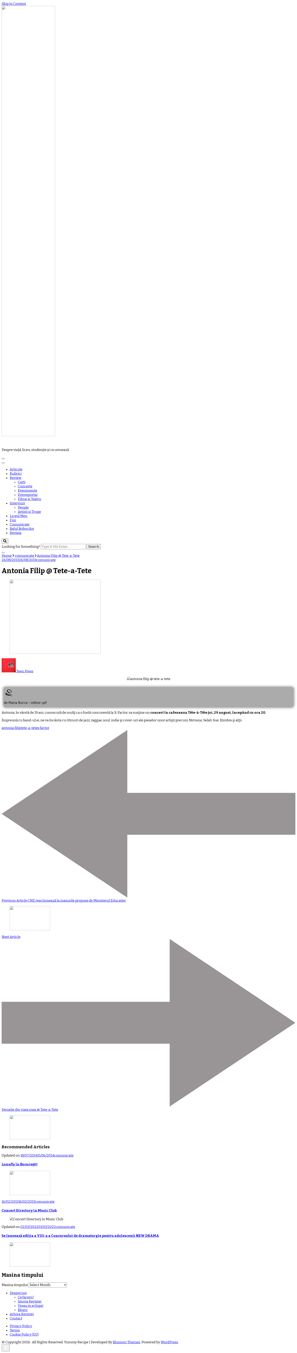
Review (15, 478)
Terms (15, 1330)
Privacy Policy (21, 1326)
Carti (21, 482)
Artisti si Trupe (29, 512)
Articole (16, 469)
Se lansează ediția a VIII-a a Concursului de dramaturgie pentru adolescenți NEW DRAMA (80, 1236)
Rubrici (16, 474)
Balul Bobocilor (22, 529)
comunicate (46, 560)
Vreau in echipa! (30, 1306)
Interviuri (17, 503)
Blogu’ (23, 1310)
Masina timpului (15, 1285)
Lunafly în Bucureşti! (20, 1164)
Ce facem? (26, 1297)
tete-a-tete (29, 728)
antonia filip (11, 728)
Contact (16, 1318)
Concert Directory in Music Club (29, 1210)
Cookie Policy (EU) (24, 1334)
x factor (43, 728)
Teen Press (24, 671)
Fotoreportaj (28, 495)
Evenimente (27, 490)
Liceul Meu (18, 516)
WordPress (169, 1342)
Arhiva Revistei (22, 1314)
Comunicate (19, 524)
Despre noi (18, 1293)
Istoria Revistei (29, 1301)
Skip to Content (14, 4)
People (23, 507)
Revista (15, 533)
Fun (13, 520)
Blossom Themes (126, 1342)
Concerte (25, 486)
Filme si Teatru (29, 499)
